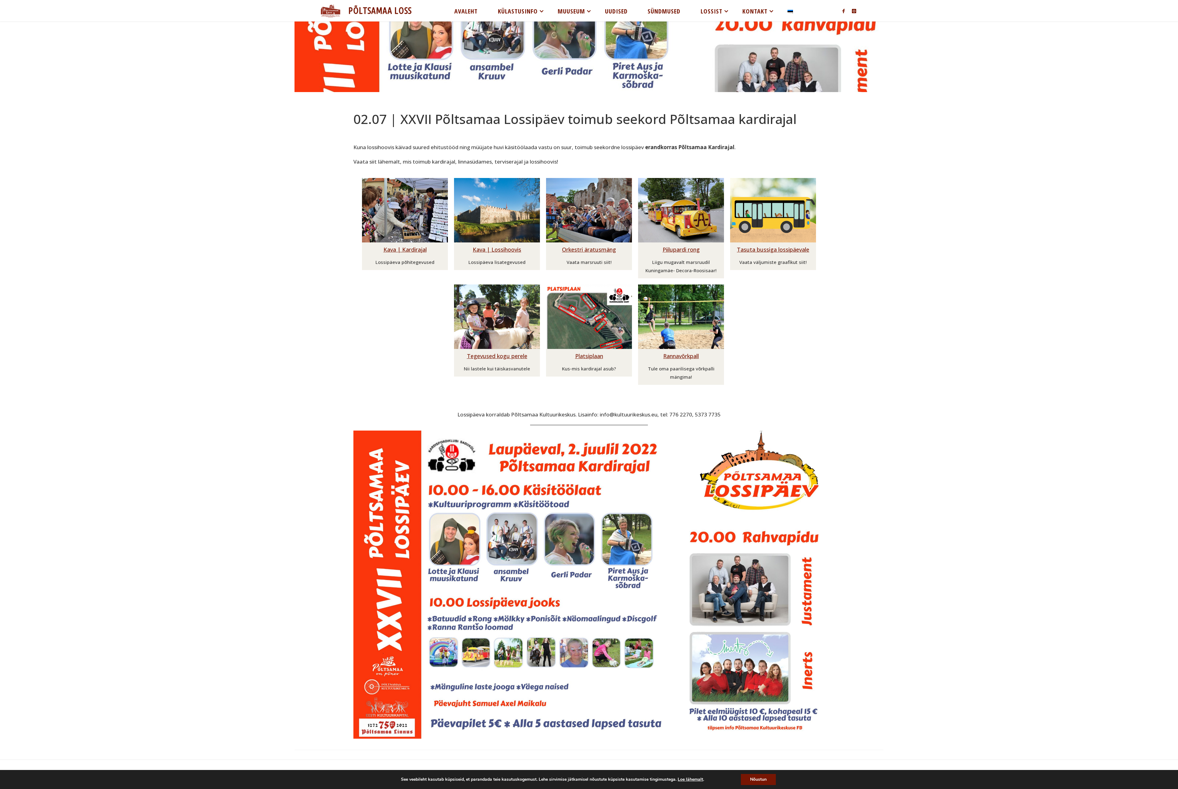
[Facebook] (844, 11)
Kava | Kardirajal (405, 249)
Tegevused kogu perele (497, 356)
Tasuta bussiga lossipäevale (773, 249)
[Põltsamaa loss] (330, 10)
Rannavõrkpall (681, 356)
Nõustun (758, 779)
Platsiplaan (589, 356)
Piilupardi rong (681, 249)
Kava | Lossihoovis (497, 249)
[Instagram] (854, 11)
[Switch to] (790, 10)
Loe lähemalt (690, 779)
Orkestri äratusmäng (589, 249)
